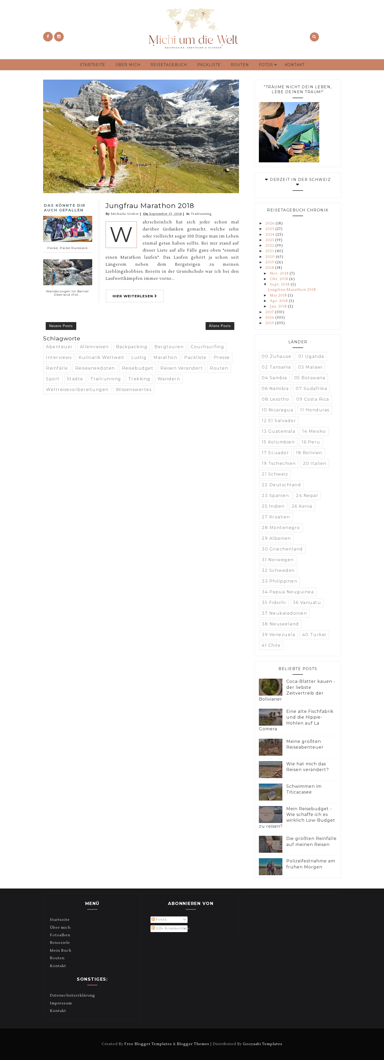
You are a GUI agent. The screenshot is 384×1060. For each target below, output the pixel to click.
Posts (161, 919)
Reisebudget (138, 368)
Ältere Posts (220, 326)
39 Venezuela (278, 634)
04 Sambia (274, 377)
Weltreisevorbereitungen (77, 389)
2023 (270, 240)
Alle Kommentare (172, 928)
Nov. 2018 (280, 273)
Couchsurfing (207, 346)
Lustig (139, 357)
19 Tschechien (279, 463)
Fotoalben (60, 935)
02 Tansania (276, 367)
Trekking (139, 378)
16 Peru (311, 442)
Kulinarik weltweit (101, 357)
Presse (222, 357)
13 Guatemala (278, 431)
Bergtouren (169, 346)
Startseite (92, 64)
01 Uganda (311, 356)
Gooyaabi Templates (262, 1044)
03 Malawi (310, 367)
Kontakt (295, 64)
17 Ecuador (275, 452)
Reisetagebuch (168, 64)
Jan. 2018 (279, 306)
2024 (270, 234)
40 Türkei (314, 634)
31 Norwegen (278, 559)
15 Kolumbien (278, 442)
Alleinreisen (94, 346)
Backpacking (132, 346)
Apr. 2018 (279, 301)
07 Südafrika (311, 388)
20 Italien (315, 463)
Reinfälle (57, 368)
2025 (270, 229)
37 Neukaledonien (284, 613)
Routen (240, 64)
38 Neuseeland (280, 623)
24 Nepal (307, 495)
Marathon (165, 357)
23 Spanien (275, 495)
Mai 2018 (279, 295)
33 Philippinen (279, 581)
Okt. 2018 (279, 279)
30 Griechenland (282, 549)
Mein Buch (60, 950)
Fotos (266, 64)
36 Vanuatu (307, 602)
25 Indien (273, 506)
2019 (270, 262)
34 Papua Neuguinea (288, 591)
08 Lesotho (275, 399)
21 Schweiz (275, 474)
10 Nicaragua (277, 409)
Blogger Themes (193, 1044)
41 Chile (271, 645)
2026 (270, 223)
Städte (75, 378)
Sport (53, 378)
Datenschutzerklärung (72, 995)
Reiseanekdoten (95, 368)
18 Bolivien (309, 452)
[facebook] (48, 37)
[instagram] (59, 37)
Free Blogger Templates (148, 1044)
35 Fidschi (274, 602)
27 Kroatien (276, 516)
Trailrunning (201, 214)
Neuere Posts (61, 326)
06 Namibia (275, 388)
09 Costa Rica (312, 399)
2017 (270, 312)
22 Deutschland (281, 484)
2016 (270, 317)
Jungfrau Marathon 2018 (150, 206)
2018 (270, 267)
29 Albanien (276, 538)
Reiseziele (60, 942)
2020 (270, 256)
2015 (270, 323)
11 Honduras (314, 409)
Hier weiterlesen (133, 296)
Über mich (128, 64)
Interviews (59, 357)
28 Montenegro (281, 527)
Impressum (61, 1003)
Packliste (209, 64)
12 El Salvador (279, 420)
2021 (270, 251)
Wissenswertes (134, 389)
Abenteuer (59, 346)
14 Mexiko (314, 431)
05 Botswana (309, 377)
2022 (270, 245)
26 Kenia (302, 506)
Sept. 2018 (280, 284)
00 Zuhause (276, 356)
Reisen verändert (181, 368)
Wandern (169, 378)
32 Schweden (278, 570)
